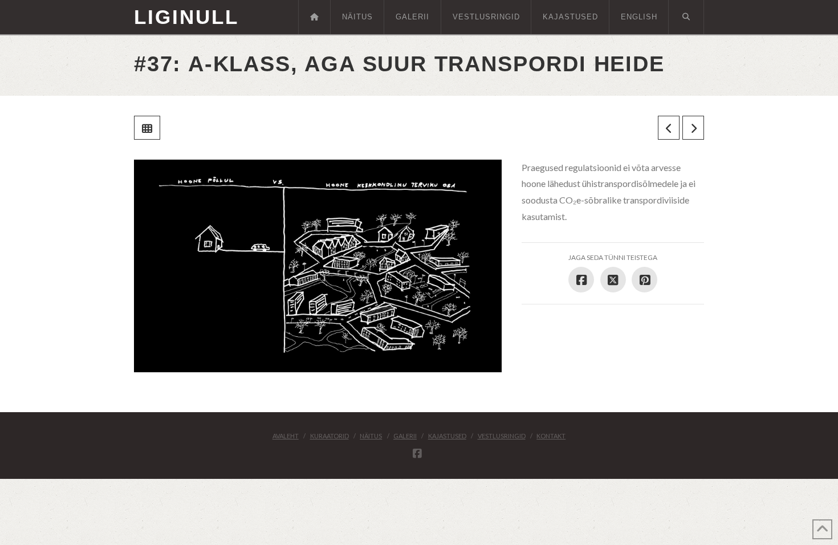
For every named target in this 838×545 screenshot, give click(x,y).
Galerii (405, 436)
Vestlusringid (502, 436)
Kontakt (551, 436)
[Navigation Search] (686, 17)
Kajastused (447, 436)
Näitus (371, 436)
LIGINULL (186, 17)
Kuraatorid (329, 436)
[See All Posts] (147, 128)
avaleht (285, 436)
